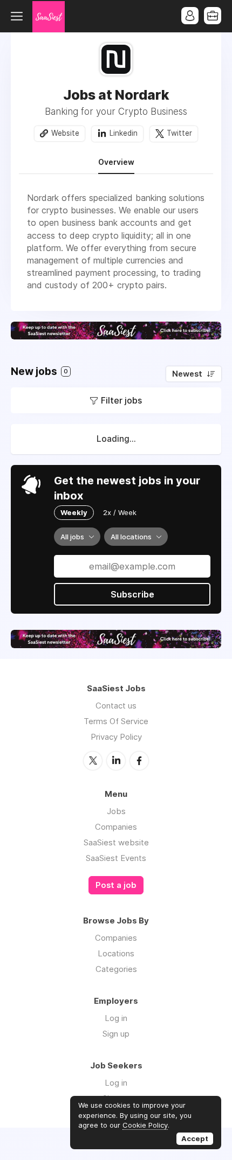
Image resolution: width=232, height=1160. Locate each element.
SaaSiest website (116, 842)
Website (65, 133)
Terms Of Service (116, 721)
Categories (116, 969)
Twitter (179, 133)
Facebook (139, 761)
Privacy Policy (116, 737)
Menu (19, 16)
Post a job (116, 885)
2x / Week (120, 512)
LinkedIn (116, 761)
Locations (116, 953)
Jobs (116, 811)
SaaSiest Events (116, 858)
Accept (194, 1138)
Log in (116, 1018)
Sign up (116, 1034)
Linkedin (124, 133)
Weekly (73, 512)
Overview (116, 162)
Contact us (116, 705)
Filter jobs (121, 400)
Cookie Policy (145, 1125)
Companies (116, 827)
